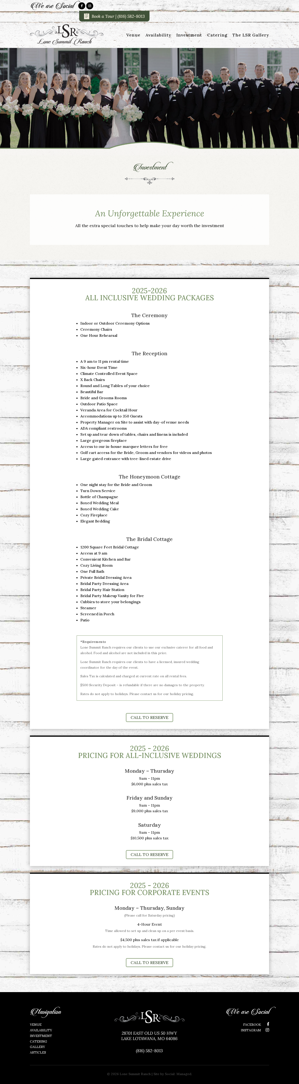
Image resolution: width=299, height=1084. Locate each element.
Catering (217, 35)
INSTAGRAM (251, 1030)
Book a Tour (103, 16)
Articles (38, 1052)
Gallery (37, 1047)
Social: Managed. (178, 1074)
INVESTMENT (41, 1036)
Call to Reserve (149, 717)
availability (41, 1030)
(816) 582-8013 (131, 16)
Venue (133, 35)
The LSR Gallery (250, 35)
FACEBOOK (252, 1024)
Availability (158, 35)
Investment (189, 35)
